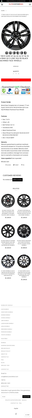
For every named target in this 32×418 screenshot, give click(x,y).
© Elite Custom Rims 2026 (13, 400)
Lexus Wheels (5, 326)
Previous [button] (3, 35)
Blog (2, 362)
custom (16, 4)
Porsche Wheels (6, 332)
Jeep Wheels (5, 320)
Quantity (16, 71)
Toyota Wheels (6, 334)
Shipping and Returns (8, 345)
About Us (4, 354)
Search (24, 400)
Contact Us (4, 356)
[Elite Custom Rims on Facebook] (16, 414)
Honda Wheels (5, 317)
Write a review (17, 179)
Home (2, 10)
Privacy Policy (5, 351)
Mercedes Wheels (6, 329)
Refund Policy (5, 348)
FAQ (2, 359)
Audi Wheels (5, 309)
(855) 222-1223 (5, 365)
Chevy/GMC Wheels (7, 312)
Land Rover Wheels (7, 323)
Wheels (3, 342)
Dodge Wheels (5, 314)
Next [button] (28, 35)
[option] (16, 35)
